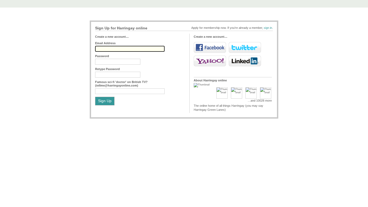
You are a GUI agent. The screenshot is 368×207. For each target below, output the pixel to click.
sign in (268, 27)
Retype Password (107, 69)
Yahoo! (210, 61)
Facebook (210, 47)
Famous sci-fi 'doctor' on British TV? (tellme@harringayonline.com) (121, 83)
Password (102, 56)
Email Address (105, 43)
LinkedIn (245, 61)
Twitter (245, 47)
